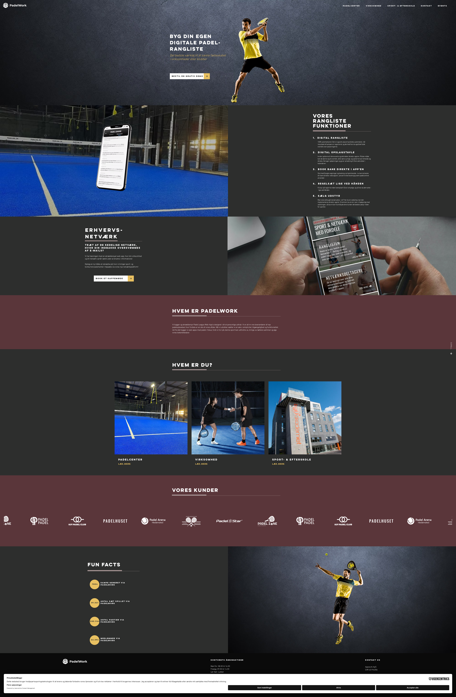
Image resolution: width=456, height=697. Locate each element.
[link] (151, 459)
